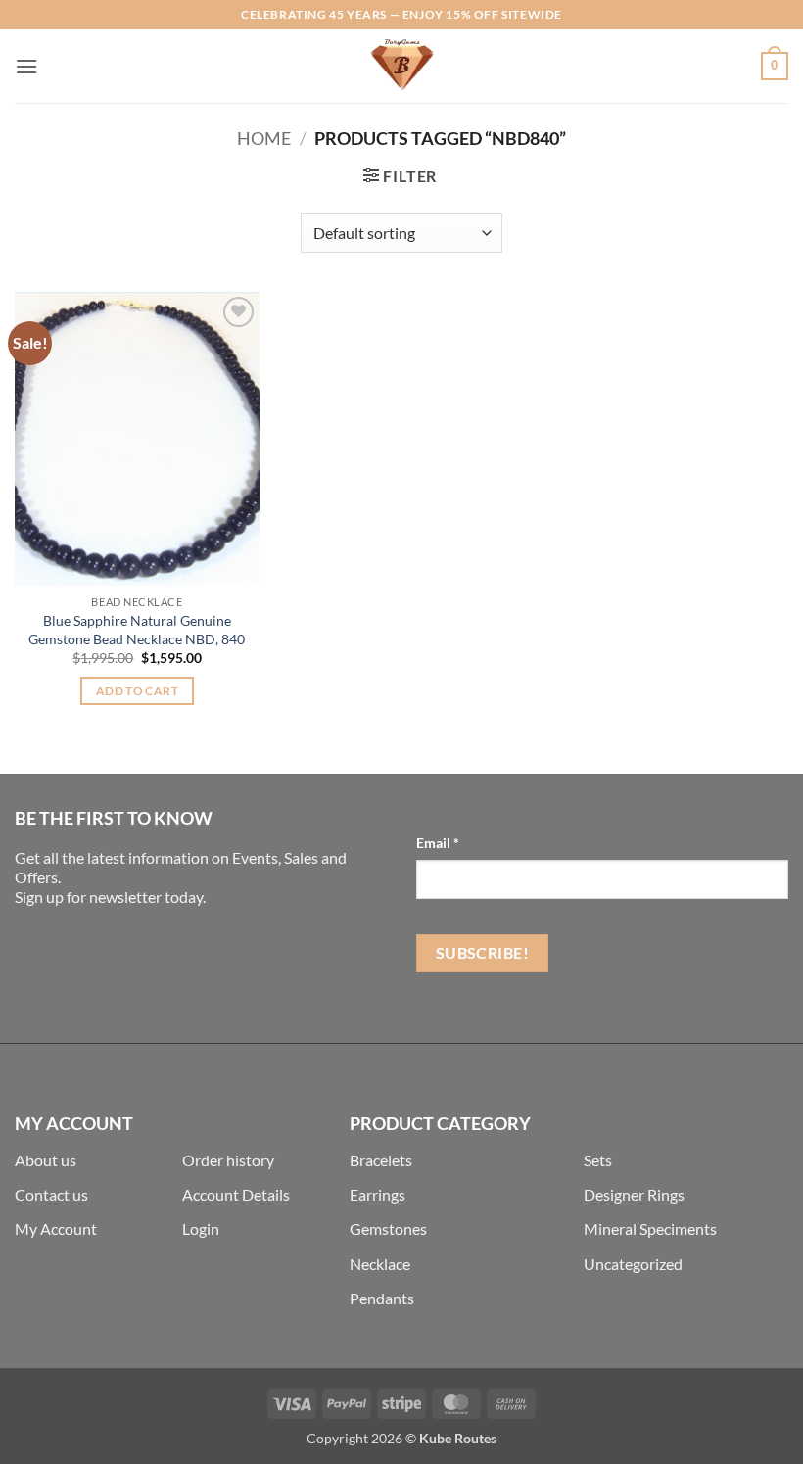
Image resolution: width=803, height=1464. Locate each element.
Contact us (51, 1194)
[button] (26, 66)
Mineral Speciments (650, 1228)
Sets (598, 1160)
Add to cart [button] (137, 691)
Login (200, 1228)
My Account (56, 1228)
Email (437, 842)
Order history (228, 1160)
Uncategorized (633, 1263)
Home (264, 138)
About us (45, 1160)
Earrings (377, 1194)
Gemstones (388, 1228)
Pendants (382, 1298)
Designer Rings (634, 1194)
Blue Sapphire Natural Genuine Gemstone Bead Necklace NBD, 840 (136, 629)
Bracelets (381, 1160)
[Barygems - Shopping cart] (401, 66)
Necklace (380, 1263)
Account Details (236, 1194)
